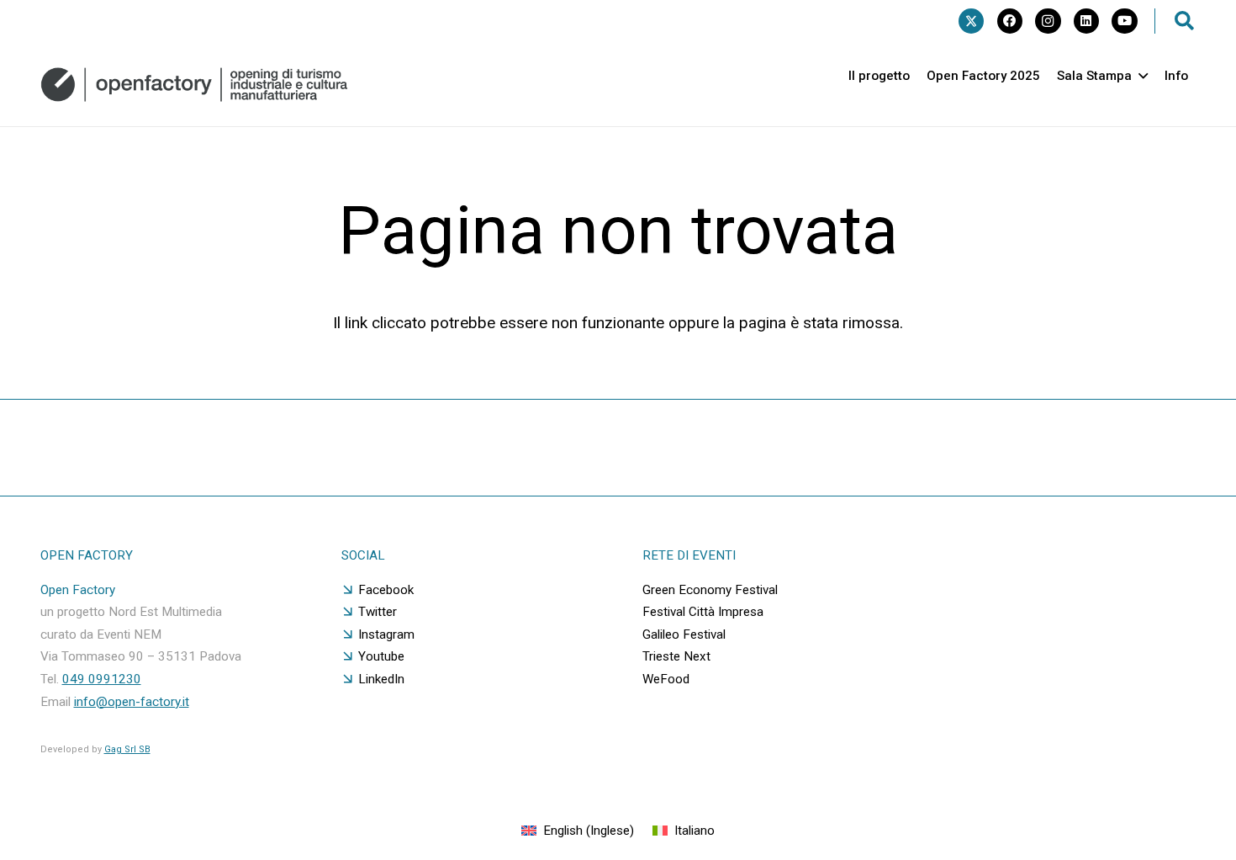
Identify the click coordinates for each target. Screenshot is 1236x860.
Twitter (377, 611)
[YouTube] (1124, 21)
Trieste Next (676, 656)
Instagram (386, 634)
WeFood (665, 679)
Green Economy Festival (710, 589)
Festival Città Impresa (702, 611)
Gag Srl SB (127, 749)
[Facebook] (1009, 21)
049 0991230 (101, 679)
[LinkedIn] (1086, 21)
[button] (1185, 21)
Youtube (381, 656)
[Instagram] (1047, 21)
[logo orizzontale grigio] (194, 85)
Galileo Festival (684, 634)
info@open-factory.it (131, 701)
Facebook (386, 589)
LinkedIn (381, 679)
